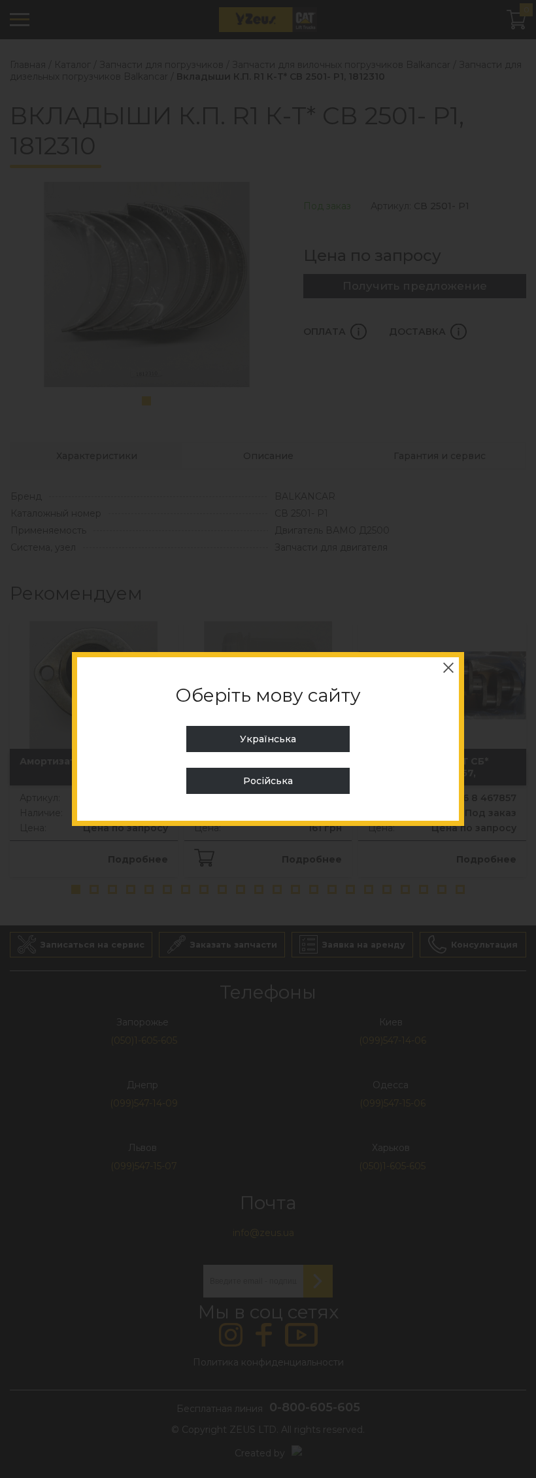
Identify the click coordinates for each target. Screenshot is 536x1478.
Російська (268, 781)
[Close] (448, 667)
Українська (268, 739)
